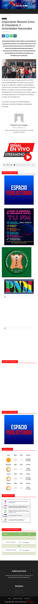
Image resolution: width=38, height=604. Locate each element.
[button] (3, 11)
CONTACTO (27, 598)
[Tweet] (7, 35)
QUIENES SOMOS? (17, 598)
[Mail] (21, 592)
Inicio (3, 16)
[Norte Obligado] (19, 4)
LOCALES (9, 16)
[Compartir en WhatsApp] (11, 35)
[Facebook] (19, 135)
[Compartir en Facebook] (3, 35)
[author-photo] (19, 122)
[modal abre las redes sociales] (15, 35)
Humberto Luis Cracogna (19, 125)
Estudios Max (30, 602)
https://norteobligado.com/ (19, 127)
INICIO (9, 598)
